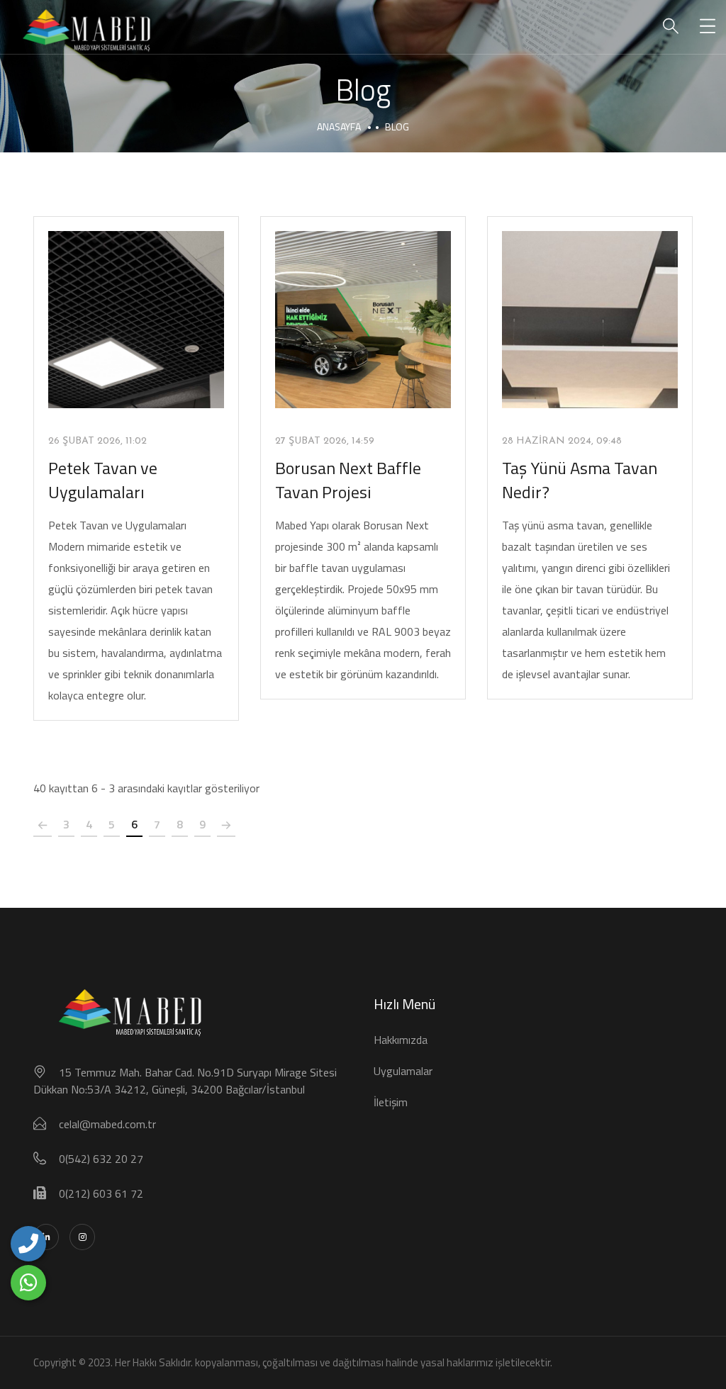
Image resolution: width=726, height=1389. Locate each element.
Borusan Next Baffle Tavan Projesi (348, 480)
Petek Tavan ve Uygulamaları (102, 480)
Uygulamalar (403, 1070)
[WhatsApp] (28, 1282)
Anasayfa (339, 126)
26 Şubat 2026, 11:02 (97, 441)
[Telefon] (28, 1243)
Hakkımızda (401, 1039)
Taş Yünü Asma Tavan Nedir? (579, 480)
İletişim (391, 1101)
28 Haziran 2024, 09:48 (562, 441)
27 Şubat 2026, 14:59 (324, 441)
